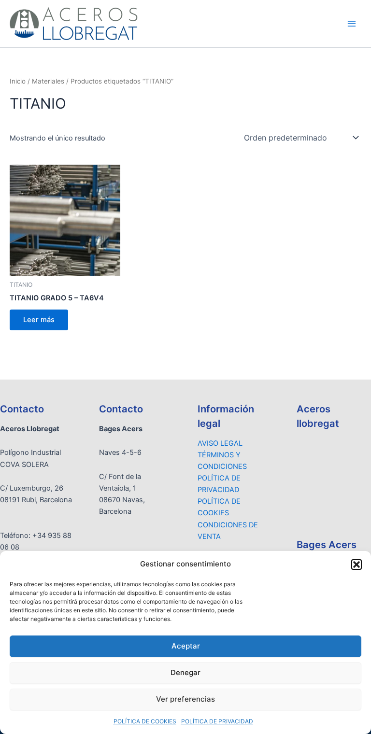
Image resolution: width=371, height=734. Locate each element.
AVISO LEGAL (220, 443)
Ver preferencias (185, 699)
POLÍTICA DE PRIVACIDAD (217, 721)
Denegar (185, 672)
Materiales (48, 81)
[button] (356, 564)
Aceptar (185, 645)
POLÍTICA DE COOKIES (145, 721)
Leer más (39, 319)
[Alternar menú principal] (351, 23)
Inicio (18, 81)
